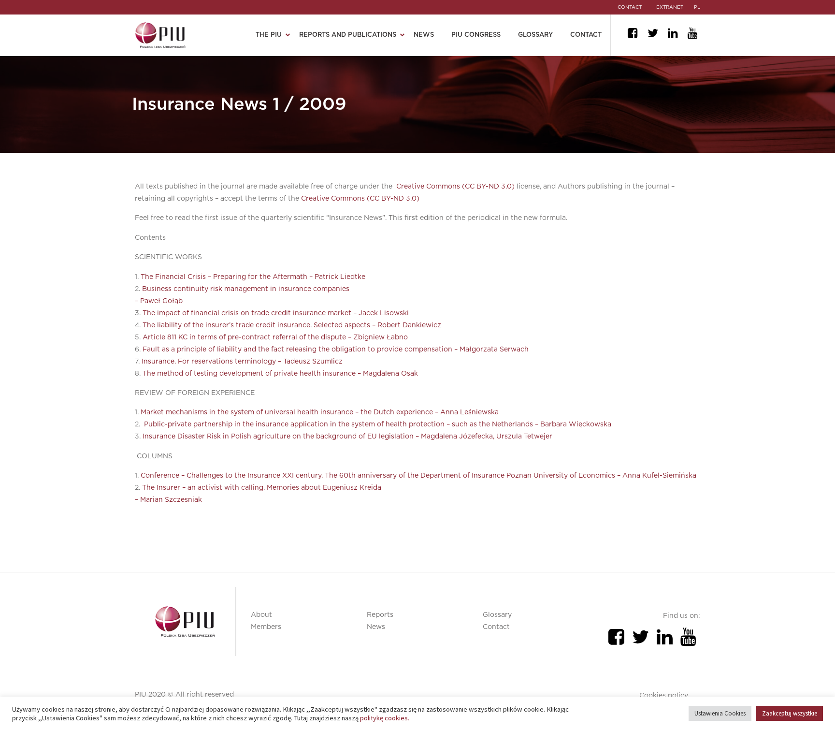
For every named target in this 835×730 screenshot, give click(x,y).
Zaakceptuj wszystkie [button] (789, 713)
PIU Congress (476, 35)
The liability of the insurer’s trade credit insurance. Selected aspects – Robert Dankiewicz (292, 325)
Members (266, 627)
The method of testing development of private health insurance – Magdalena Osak (280, 373)
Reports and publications (347, 35)
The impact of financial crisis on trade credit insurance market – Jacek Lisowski (276, 313)
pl (697, 7)
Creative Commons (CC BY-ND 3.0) (455, 186)
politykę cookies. (384, 718)
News (424, 35)
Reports (380, 615)
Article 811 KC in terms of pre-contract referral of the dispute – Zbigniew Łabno (275, 337)
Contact (586, 35)
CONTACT (630, 7)
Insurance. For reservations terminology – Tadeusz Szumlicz (242, 361)
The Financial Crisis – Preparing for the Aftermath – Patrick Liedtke (253, 277)
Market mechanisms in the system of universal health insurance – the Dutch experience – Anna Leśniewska (320, 412)
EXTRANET (669, 7)
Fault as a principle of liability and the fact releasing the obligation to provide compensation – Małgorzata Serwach (336, 349)
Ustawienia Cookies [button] (720, 713)
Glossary (535, 35)
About (261, 615)
